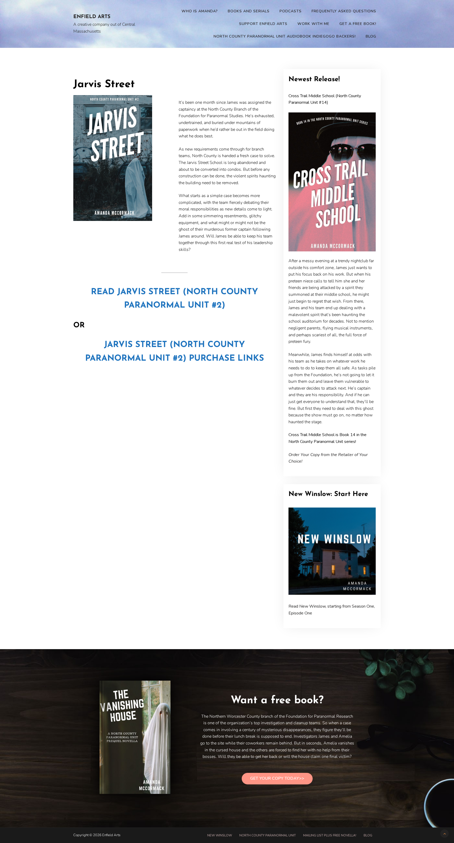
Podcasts (291, 11)
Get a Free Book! (357, 23)
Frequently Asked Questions (344, 11)
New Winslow (219, 835)
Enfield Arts (91, 16)
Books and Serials (249, 11)
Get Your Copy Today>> (277, 778)
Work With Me (313, 23)
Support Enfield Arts (263, 23)
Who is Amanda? (200, 11)
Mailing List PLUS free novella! (329, 835)
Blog (371, 36)
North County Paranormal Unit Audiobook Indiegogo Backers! (285, 36)
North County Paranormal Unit (267, 835)
